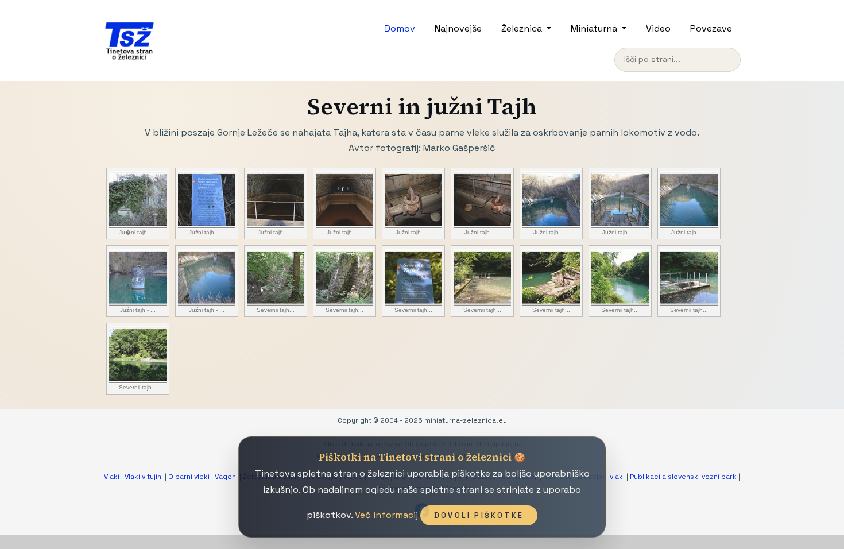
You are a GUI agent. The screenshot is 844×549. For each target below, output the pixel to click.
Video (658, 28)
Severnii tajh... (276, 310)
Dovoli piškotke (479, 515)
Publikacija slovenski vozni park (683, 476)
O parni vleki (189, 476)
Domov (400, 28)
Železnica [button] (522, 28)
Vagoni (226, 476)
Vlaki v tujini (144, 476)
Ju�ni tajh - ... (138, 232)
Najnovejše (458, 28)
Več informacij (386, 515)
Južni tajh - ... (206, 232)
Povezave (711, 28)
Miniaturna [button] (595, 28)
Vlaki (111, 476)
